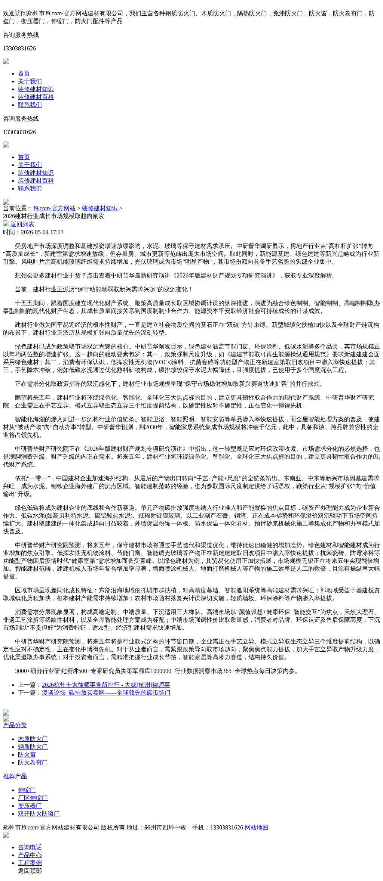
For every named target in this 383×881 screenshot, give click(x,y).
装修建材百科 (36, 97)
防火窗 (27, 754)
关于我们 (30, 81)
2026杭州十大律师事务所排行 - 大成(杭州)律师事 (106, 685)
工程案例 (30, 863)
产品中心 (30, 855)
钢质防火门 (33, 747)
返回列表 (21, 224)
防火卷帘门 (33, 762)
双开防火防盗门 (39, 813)
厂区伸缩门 (33, 798)
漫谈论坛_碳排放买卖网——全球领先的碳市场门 (106, 692)
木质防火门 (33, 739)
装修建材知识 (36, 89)
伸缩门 (27, 790)
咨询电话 (30, 847)
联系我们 (30, 105)
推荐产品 (15, 776)
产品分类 (15, 725)
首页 (24, 73)
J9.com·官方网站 (54, 208)
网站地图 (257, 827)
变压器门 (30, 806)
